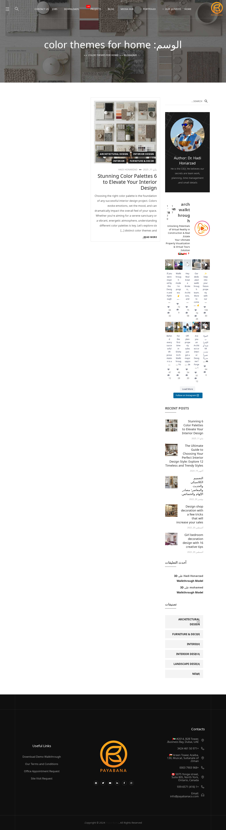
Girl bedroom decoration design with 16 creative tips (193, 541)
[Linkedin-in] (117, 783)
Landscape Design (187, 664)
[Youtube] (110, 783)
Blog (111, 9)
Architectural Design (114, 154)
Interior (119, 160)
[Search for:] (187, 101)
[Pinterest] (96, 783)
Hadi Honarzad (127, 169)
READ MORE (150, 237)
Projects (94, 8)
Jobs (54, 9)
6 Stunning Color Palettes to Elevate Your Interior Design (127, 182)
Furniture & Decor (142, 160)
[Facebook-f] (124, 783)
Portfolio (149, 9)
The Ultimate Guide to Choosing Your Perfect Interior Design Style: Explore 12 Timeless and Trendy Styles (184, 455)
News (196, 674)
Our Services (173, 9)
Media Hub (127, 9)
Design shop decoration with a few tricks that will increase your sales (189, 514)
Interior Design (143, 154)
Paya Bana (112, 822)
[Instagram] (131, 783)
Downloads (71, 9)
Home (187, 9)
